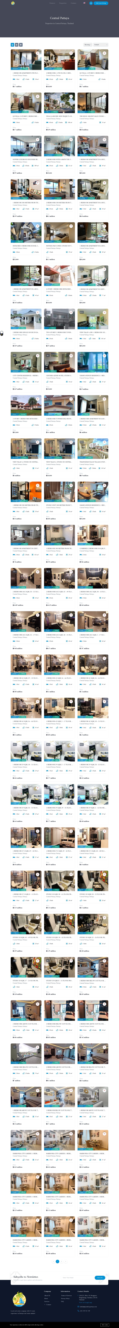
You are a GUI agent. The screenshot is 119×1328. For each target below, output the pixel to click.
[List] (16, 45)
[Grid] (12, 45)
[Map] (21, 45)
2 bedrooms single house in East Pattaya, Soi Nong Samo (36, 332)
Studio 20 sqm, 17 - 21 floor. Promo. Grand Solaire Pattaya (37, 980)
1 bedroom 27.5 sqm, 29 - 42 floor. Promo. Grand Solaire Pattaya (39, 851)
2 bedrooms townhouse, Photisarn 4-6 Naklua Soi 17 (67, 419)
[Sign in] (91, 3)
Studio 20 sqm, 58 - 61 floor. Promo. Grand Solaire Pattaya (70, 894)
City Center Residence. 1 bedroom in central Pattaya (34, 375)
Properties (63, 3)
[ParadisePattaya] (13, 3)
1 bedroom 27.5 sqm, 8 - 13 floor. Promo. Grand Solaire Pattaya (38, 894)
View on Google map (85, 1302)
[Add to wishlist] (37, 53)
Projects (52, 3)
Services (46, 1301)
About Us (47, 1295)
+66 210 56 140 (85, 1311)
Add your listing (101, 3)
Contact (73, 3)
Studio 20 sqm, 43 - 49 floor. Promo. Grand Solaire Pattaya (37, 937)
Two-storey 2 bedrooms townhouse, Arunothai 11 (67, 332)
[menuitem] (81, 7)
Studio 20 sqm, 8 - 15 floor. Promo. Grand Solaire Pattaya (69, 980)
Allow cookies (105, 1325)
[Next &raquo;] (65, 1261)
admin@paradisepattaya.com (88, 1306)
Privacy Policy (65, 1298)
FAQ (62, 1301)
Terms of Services (66, 1295)
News (46, 1298)
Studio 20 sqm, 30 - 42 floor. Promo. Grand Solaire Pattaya (70, 937)
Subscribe (100, 1277)
